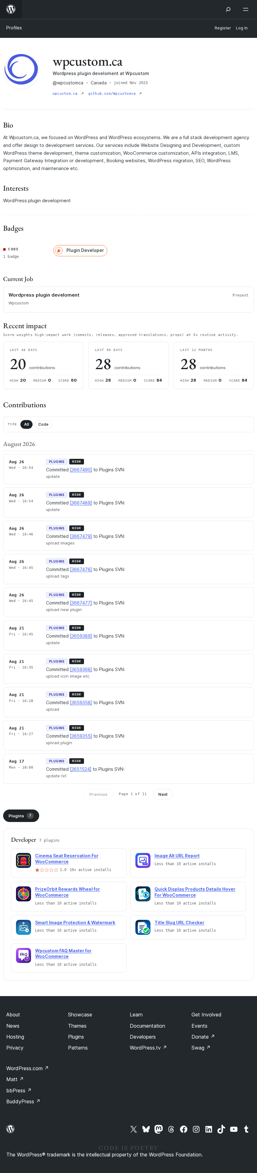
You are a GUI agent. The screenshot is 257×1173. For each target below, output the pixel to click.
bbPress (19, 1090)
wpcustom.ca (66, 94)
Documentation (147, 1026)
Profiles (14, 27)
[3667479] (81, 536)
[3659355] (81, 736)
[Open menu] (247, 9)
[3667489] (81, 502)
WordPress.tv (148, 1048)
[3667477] (81, 602)
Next (163, 794)
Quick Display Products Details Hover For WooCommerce (195, 892)
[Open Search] (228, 9)
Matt (15, 1079)
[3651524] (81, 769)
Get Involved (206, 1014)
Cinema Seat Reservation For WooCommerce (66, 858)
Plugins (19, 815)
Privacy (15, 1048)
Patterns (78, 1048)
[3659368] (81, 669)
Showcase (80, 1014)
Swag (201, 1048)
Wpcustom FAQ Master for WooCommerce (63, 953)
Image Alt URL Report (177, 855)
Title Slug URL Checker (179, 922)
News (12, 1026)
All (26, 424)
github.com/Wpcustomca (113, 94)
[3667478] (81, 569)
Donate (203, 1037)
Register (223, 28)
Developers (143, 1037)
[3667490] (81, 469)
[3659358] (81, 702)
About (13, 1014)
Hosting (15, 1037)
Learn (136, 1014)
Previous (98, 794)
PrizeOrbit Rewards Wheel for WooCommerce (67, 892)
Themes (77, 1026)
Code (43, 424)
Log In (242, 28)
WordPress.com (27, 1068)
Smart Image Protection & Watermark (75, 922)
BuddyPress (23, 1101)
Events (199, 1026)
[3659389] (81, 636)
